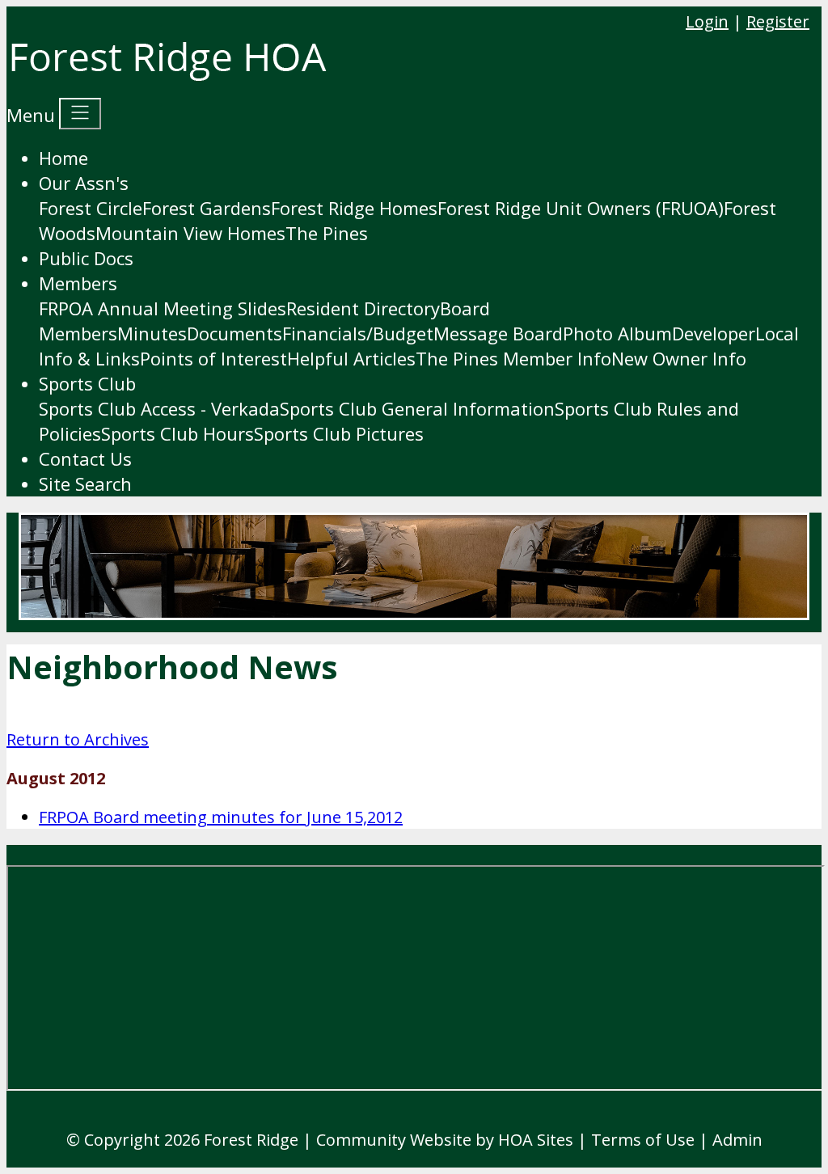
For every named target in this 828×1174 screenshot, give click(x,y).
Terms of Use (643, 1140)
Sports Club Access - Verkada (159, 408)
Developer (713, 333)
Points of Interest (213, 358)
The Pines (326, 233)
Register (777, 21)
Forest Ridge (251, 1140)
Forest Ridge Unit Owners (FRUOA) (580, 208)
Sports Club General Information (417, 408)
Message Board (498, 333)
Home (63, 158)
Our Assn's (84, 183)
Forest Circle (90, 208)
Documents (234, 333)
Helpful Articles (351, 358)
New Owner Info (678, 358)
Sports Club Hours (177, 433)
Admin (737, 1140)
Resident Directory (363, 308)
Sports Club (87, 383)
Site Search (85, 483)
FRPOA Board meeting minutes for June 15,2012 (221, 817)
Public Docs (86, 258)
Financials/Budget (357, 333)
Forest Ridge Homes (354, 208)
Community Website (393, 1140)
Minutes (152, 333)
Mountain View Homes (190, 233)
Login (707, 21)
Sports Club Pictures (339, 433)
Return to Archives (77, 739)
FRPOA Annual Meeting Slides (162, 308)
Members (78, 283)
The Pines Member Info (513, 358)
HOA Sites (535, 1140)
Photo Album (617, 333)
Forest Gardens (206, 208)
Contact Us (85, 458)
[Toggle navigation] (80, 113)
